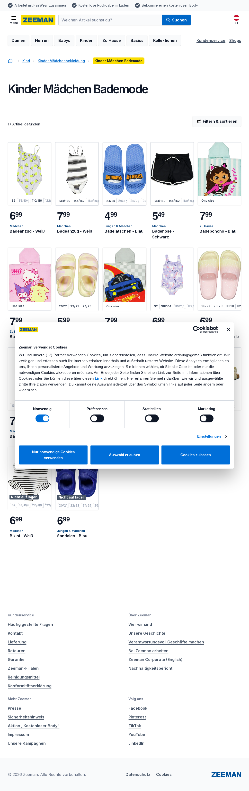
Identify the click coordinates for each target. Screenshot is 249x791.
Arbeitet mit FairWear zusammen (40, 5)
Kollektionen (165, 40)
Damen (18, 40)
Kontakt (15, 633)
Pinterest (137, 717)
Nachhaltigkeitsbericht (150, 668)
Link (99, 378)
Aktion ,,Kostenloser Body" (34, 725)
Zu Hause (111, 40)
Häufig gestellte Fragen (30, 624)
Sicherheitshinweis (26, 717)
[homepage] (10, 60)
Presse (14, 708)
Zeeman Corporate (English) (155, 659)
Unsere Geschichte (146, 633)
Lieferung (17, 642)
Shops (235, 40)
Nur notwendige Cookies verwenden (53, 455)
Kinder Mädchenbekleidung (61, 61)
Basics (137, 40)
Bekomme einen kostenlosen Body (170, 5)
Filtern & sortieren (220, 121)
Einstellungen (209, 436)
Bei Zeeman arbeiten (148, 650)
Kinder (86, 40)
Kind (26, 61)
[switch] (97, 418)
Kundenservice (210, 40)
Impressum (18, 734)
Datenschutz (137, 774)
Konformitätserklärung (30, 685)
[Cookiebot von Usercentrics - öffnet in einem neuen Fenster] (196, 329)
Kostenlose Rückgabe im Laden (104, 5)
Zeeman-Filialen (23, 668)
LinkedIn (136, 743)
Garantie (16, 659)
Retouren (17, 650)
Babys (64, 40)
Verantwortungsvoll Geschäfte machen (166, 642)
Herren (42, 40)
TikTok (134, 725)
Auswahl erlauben (124, 455)
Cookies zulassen (195, 455)
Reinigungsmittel (24, 677)
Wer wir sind (140, 624)
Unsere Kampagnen (27, 743)
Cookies (164, 774)
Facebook (137, 708)
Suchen (179, 20)
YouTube (136, 734)
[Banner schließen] (228, 329)
